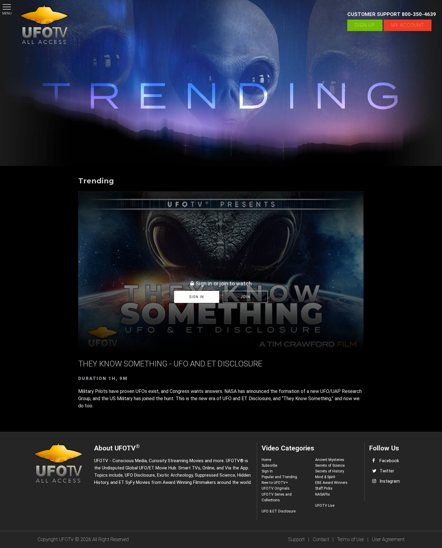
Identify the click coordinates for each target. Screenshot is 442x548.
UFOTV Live (324, 505)
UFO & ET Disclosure (279, 511)
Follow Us (384, 448)
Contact (321, 539)
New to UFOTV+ (275, 483)
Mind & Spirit (325, 477)
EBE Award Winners (331, 483)
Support (296, 539)
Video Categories (288, 448)
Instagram (389, 481)
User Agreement (388, 539)
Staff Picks (324, 488)
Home (266, 460)
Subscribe (269, 465)
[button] (7, 7)
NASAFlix (322, 494)
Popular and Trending (279, 477)
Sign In (267, 471)
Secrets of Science (330, 465)
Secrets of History (329, 471)
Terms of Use (350, 539)
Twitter (386, 471)
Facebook (389, 460)
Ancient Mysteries (329, 460)
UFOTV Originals (276, 488)
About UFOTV (117, 447)
